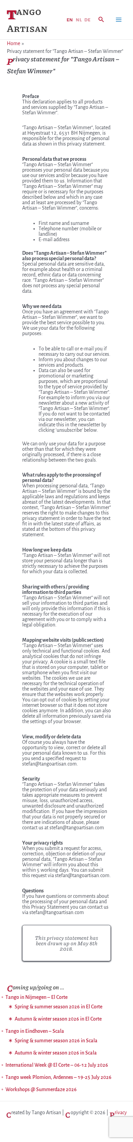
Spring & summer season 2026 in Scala (56, 1040)
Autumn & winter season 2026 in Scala (56, 1053)
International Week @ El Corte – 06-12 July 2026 (56, 1065)
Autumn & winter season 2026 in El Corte (58, 1019)
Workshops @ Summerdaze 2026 (41, 1089)
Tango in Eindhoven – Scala (34, 1031)
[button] (101, 19)
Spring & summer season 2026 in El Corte (58, 1006)
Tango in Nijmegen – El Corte (36, 997)
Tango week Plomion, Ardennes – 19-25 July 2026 (58, 1077)
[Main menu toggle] (118, 19)
